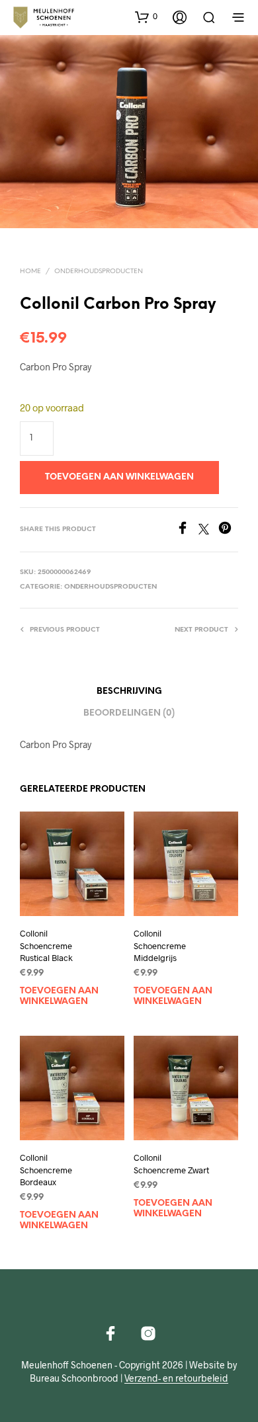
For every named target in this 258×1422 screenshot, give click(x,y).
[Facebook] (187, 530)
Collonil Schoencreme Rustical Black (46, 946)
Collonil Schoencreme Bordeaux (46, 1169)
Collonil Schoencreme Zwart (171, 1163)
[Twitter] (208, 530)
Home (30, 271)
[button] (146, 16)
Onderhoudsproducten (98, 271)
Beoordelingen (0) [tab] (129, 713)
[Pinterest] (228, 530)
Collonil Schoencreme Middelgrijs (160, 946)
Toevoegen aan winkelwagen (59, 996)
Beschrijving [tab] (129, 691)
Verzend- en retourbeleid (176, 1378)
